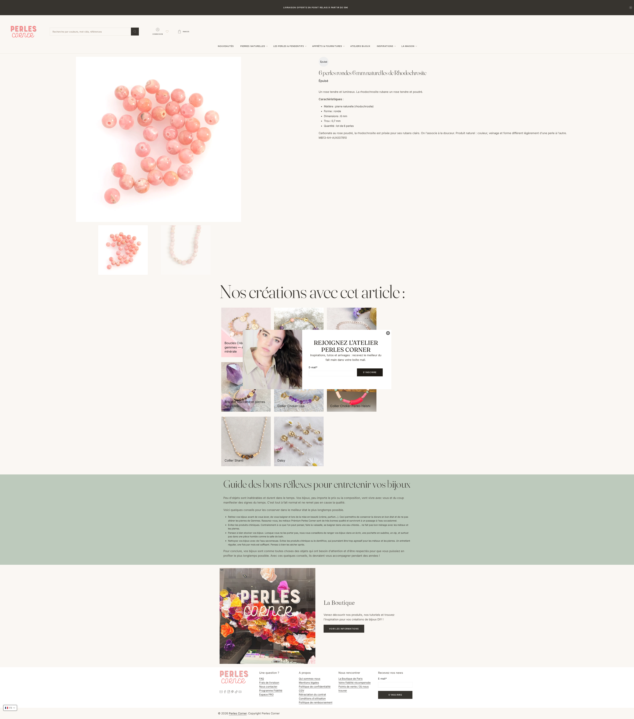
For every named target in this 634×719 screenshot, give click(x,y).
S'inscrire (370, 372)
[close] (388, 333)
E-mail (313, 367)
